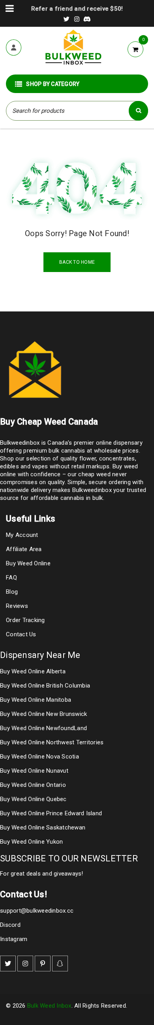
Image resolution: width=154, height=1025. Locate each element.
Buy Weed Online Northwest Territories (51, 742)
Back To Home (77, 262)
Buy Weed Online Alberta (33, 671)
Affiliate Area (24, 549)
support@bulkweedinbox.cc (36, 910)
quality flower (78, 458)
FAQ (11, 577)
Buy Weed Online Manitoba (35, 699)
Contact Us (21, 634)
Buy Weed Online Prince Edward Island (51, 813)
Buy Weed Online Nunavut (34, 770)
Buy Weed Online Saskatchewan (42, 827)
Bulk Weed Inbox (49, 1005)
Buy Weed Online (28, 563)
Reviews (17, 605)
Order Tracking (25, 620)
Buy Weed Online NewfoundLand (43, 728)
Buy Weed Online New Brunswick (43, 714)
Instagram (13, 939)
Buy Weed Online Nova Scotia (39, 756)
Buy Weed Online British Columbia (45, 685)
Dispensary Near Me (40, 655)
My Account (22, 535)
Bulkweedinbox (92, 490)
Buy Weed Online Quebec (33, 799)
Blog (12, 591)
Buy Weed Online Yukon (31, 841)
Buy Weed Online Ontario (33, 784)
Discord (10, 924)
